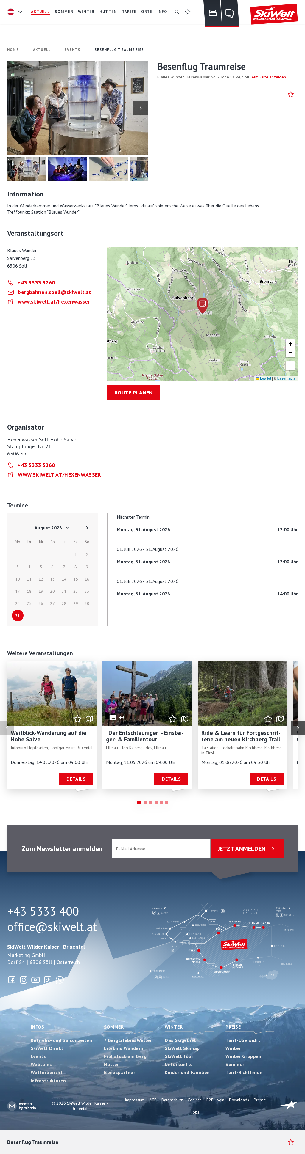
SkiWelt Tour (179, 1056)
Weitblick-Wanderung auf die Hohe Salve (48, 736)
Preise (233, 1027)
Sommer (114, 1027)
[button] (77, 108)
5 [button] (161, 802)
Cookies (195, 1100)
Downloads (239, 1100)
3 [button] (150, 802)
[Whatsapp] (59, 980)
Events (38, 1056)
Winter (174, 1027)
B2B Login (215, 1100)
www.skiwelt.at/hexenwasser (54, 301)
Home (13, 49)
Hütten (112, 1064)
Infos (37, 1027)
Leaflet (265, 378)
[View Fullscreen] (290, 365)
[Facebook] (12, 980)
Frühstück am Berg (125, 1056)
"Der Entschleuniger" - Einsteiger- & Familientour (145, 736)
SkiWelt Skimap (182, 1048)
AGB (153, 1100)
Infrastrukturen (48, 1081)
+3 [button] (122, 717)
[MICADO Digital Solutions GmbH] (22, 1106)
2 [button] (145, 802)
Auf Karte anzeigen (269, 77)
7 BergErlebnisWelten (128, 1040)
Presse (260, 1100)
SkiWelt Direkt (47, 1048)
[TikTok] (47, 980)
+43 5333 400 (43, 911)
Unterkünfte (179, 1064)
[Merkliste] (187, 12)
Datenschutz (172, 1100)
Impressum (134, 1100)
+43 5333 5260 (36, 282)
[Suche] (177, 12)
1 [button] (139, 802)
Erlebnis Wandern (123, 1048)
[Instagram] (24, 980)
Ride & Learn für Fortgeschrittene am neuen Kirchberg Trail (241, 736)
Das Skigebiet (180, 1040)
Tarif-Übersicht (242, 1040)
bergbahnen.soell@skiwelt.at (54, 292)
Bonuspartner (119, 1072)
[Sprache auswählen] (15, 11)
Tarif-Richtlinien (243, 1072)
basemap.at (286, 378)
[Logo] (274, 14)
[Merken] (291, 94)
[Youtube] (36, 980)
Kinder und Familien (187, 1072)
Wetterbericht (47, 1072)
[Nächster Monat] (87, 528)
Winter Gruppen (243, 1056)
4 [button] (156, 802)
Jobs (195, 1112)
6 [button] (166, 802)
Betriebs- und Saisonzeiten (61, 1040)
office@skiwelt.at (52, 926)
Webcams (41, 1064)
